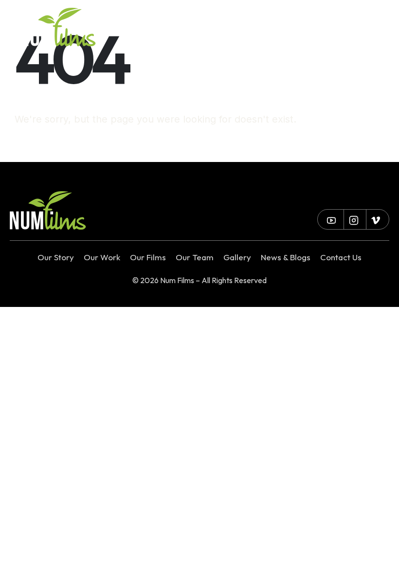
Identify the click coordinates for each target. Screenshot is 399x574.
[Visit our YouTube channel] (283, 27)
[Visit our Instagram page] (305, 27)
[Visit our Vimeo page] (327, 27)
